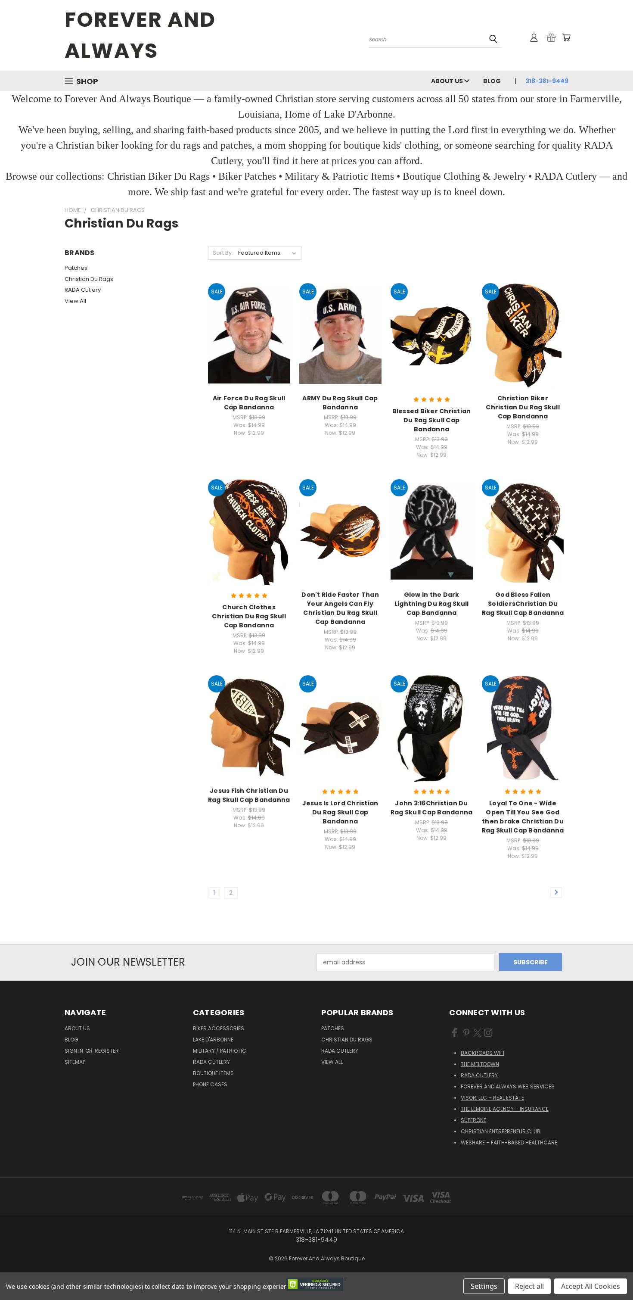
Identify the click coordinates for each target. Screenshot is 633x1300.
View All (75, 301)
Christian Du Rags (89, 279)
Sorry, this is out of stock (249, 546)
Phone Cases (210, 1084)
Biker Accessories (218, 1028)
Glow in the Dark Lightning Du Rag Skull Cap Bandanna (431, 603)
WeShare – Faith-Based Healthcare (509, 1142)
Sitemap (75, 1062)
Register (107, 1050)
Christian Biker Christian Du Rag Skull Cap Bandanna (523, 407)
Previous (610, 1273)
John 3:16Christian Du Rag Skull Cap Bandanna (432, 808)
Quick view (249, 317)
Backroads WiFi (482, 1053)
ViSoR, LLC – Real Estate (492, 1097)
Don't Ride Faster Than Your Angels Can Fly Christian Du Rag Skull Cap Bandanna (340, 608)
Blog (492, 81)
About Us (447, 81)
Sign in (74, 1050)
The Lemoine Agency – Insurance (505, 1109)
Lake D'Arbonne (213, 1039)
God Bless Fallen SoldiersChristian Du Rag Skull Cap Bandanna (523, 603)
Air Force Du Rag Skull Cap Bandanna (249, 403)
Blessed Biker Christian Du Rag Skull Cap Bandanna (431, 420)
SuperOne (473, 1120)
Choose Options (249, 350)
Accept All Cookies (590, 1286)
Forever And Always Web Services (508, 1086)
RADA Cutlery (83, 290)
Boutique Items (213, 1073)
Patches (76, 268)
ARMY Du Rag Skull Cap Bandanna (340, 403)
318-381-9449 (546, 81)
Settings (484, 1286)
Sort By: (223, 253)
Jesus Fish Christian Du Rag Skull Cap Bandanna (249, 795)
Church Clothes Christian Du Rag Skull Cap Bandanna (249, 616)
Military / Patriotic (219, 1050)
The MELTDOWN (480, 1064)
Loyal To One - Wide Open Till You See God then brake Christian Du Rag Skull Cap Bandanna (523, 817)
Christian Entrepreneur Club (500, 1131)
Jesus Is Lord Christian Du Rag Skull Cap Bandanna (340, 812)
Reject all (529, 1286)
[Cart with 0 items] (566, 37)
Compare (246, 334)
